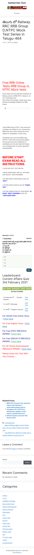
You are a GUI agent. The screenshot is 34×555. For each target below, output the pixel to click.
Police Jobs (6, 523)
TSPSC (4, 540)
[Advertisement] (17, 63)
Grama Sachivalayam (9, 507)
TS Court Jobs (7, 537)
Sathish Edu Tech (17, 3)
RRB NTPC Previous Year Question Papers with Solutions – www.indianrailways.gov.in (18, 405)
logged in (14, 449)
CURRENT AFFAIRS (8, 501)
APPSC (4, 495)
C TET (4, 498)
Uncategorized (9, 423)
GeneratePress (17, 552)
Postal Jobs (6, 526)
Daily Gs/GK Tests (8, 504)
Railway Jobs (6, 532)
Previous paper (7, 529)
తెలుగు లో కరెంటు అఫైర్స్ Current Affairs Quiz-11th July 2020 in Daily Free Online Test (15, 428)
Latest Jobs (6, 518)
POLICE (4, 520)
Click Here (8, 319)
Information (6, 512)
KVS (3, 515)
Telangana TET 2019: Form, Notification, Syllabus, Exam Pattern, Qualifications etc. (16, 411)
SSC (3, 534)
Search (4, 459)
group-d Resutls (7, 509)
